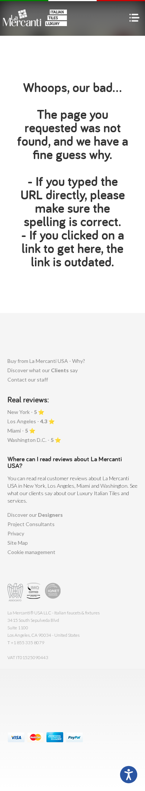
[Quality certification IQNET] (53, 592)
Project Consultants (31, 524)
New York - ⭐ (25, 412)
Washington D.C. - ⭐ (34, 440)
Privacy (15, 533)
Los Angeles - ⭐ (31, 421)
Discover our (35, 515)
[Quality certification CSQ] (34, 592)
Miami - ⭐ (21, 430)
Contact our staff (27, 379)
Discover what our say (42, 370)
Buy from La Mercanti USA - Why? (46, 361)
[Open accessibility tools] (129, 775)
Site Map (17, 543)
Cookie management (31, 552)
